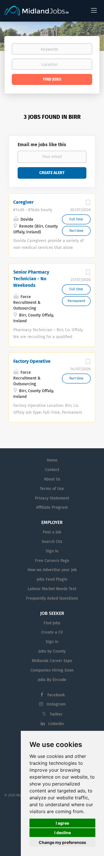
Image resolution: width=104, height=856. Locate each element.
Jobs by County (52, 651)
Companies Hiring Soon (52, 670)
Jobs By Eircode (52, 679)
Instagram (56, 704)
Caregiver (23, 202)
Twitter (56, 714)
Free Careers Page (52, 560)
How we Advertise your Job (52, 569)
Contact (52, 469)
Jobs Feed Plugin (52, 579)
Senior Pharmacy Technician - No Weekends (31, 278)
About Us (52, 479)
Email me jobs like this (42, 144)
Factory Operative (32, 361)
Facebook (56, 695)
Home (52, 460)
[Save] (88, 204)
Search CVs (52, 541)
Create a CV (52, 632)
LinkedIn (56, 723)
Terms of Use (52, 488)
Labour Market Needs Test (52, 588)
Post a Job (52, 532)
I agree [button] (62, 823)
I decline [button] (62, 832)
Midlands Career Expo (52, 660)
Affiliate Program (52, 507)
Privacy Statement (52, 498)
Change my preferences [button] (62, 842)
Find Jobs (52, 79)
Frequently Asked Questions (52, 598)
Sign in (52, 551)
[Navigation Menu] (94, 10)
